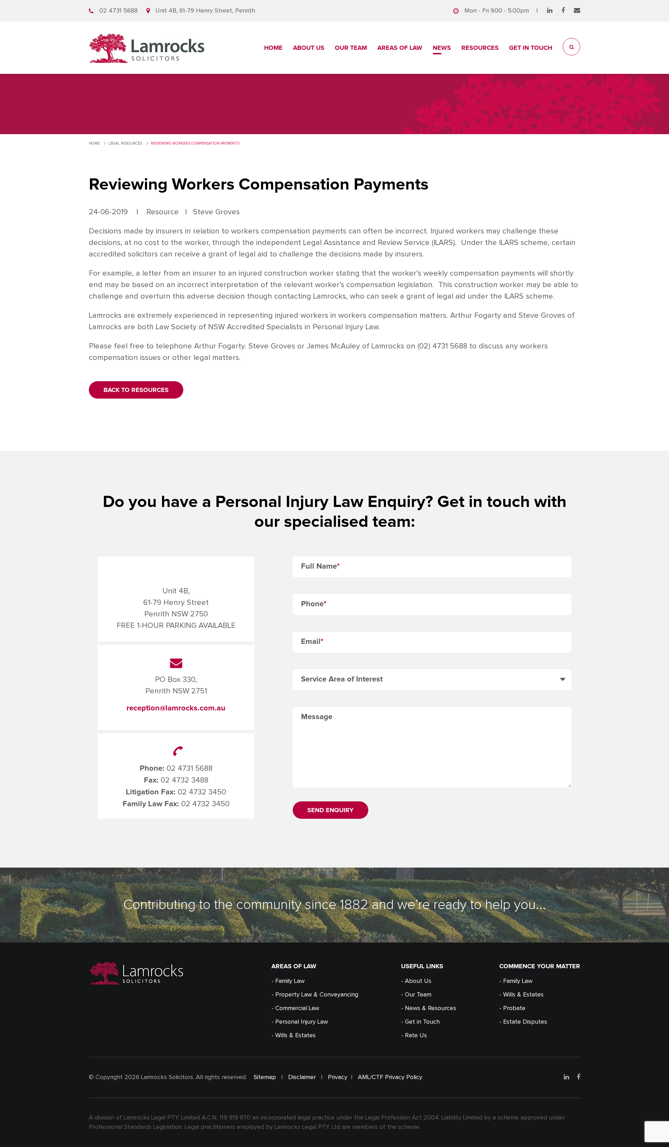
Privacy (337, 1077)
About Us (308, 48)
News (442, 48)
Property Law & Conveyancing (316, 995)
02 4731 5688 (118, 11)
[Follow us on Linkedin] (549, 11)
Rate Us (416, 1035)
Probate (514, 1008)
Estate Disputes (525, 1022)
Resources (480, 48)
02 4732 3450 (202, 792)
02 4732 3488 (184, 780)
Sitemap (265, 1077)
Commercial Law (297, 1008)
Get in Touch (530, 48)
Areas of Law (399, 48)
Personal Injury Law (301, 1022)
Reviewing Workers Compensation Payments (195, 143)
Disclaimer (302, 1077)
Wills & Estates (295, 1035)
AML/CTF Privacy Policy (390, 1077)
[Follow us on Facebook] (563, 11)
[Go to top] (654, 1132)
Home (273, 48)
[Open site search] (571, 46)
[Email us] (577, 11)
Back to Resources (136, 390)
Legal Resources (125, 143)
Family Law (290, 981)
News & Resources (430, 1008)
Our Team (351, 48)
